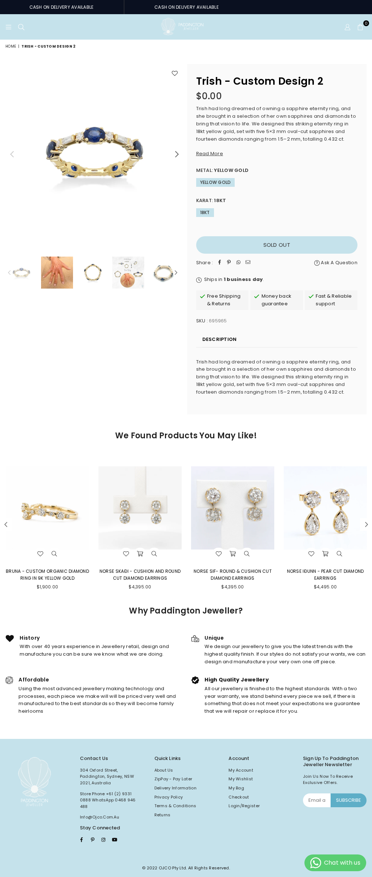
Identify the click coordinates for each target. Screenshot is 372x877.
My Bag (236, 788)
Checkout (239, 797)
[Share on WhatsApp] (238, 263)
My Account (241, 770)
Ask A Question (338, 262)
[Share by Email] (247, 263)
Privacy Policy (168, 797)
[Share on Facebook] (219, 263)
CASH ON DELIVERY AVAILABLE (61, 7)
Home (10, 46)
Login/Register (244, 806)
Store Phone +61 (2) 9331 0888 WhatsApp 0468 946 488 (108, 800)
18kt (205, 212)
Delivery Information (175, 788)
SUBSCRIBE (348, 800)
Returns (162, 815)
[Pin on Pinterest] (229, 263)
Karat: (211, 200)
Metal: (222, 170)
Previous (11, 154)
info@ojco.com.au (99, 817)
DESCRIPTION (219, 339)
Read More (209, 153)
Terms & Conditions (175, 806)
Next (177, 154)
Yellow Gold (215, 182)
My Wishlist (241, 779)
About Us (163, 770)
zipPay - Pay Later (173, 779)
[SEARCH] (21, 26)
